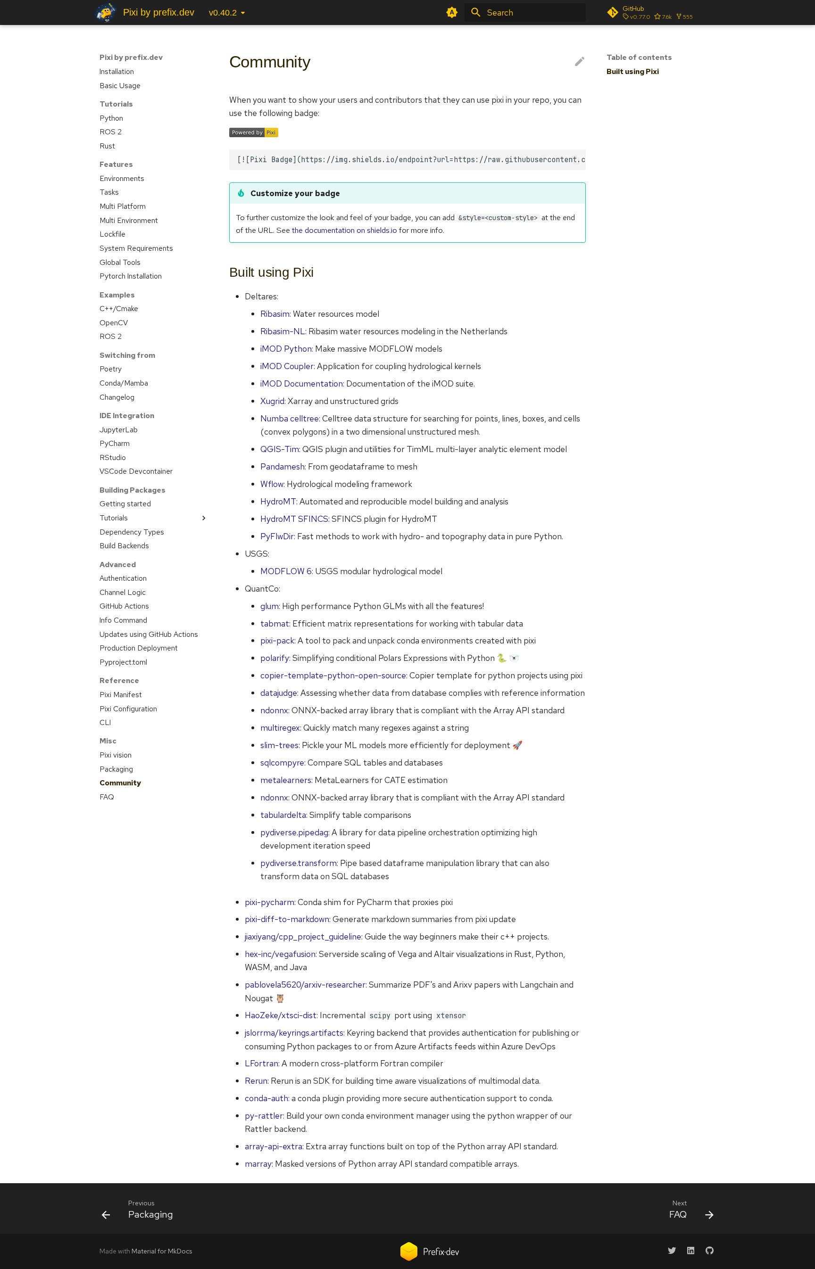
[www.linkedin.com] (690, 1250)
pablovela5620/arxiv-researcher (305, 984)
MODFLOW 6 (286, 571)
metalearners (285, 780)
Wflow (271, 483)
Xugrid (272, 401)
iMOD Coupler (287, 366)
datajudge (278, 692)
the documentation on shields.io (344, 230)
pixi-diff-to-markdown (287, 919)
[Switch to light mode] (452, 12)
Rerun (256, 1080)
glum (269, 606)
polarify (274, 657)
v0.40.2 (223, 12)
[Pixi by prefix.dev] (105, 12)
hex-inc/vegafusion (280, 953)
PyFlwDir (277, 536)
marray (258, 1163)
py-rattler (264, 1115)
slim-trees (279, 745)
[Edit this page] (580, 61)
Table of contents (639, 57)
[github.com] (709, 1250)
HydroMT (278, 501)
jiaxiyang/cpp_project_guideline (303, 936)
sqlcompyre (282, 762)
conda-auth (266, 1098)
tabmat (274, 623)
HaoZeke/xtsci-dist (280, 1015)
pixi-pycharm (269, 902)
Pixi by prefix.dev (131, 57)
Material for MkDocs (162, 1251)
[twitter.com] (672, 1250)
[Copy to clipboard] (575, 160)
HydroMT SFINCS (294, 518)
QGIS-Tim (279, 449)
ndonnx (274, 710)
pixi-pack (277, 640)
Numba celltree (289, 418)
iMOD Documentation (301, 383)
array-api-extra (273, 1146)
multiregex (280, 727)
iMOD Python (286, 348)
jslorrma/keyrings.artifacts (294, 1032)
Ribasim (275, 313)
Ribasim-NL (282, 331)
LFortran (261, 1063)
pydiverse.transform (298, 862)
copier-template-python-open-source (333, 675)
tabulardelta (283, 814)
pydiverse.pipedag (294, 832)
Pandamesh (282, 466)
